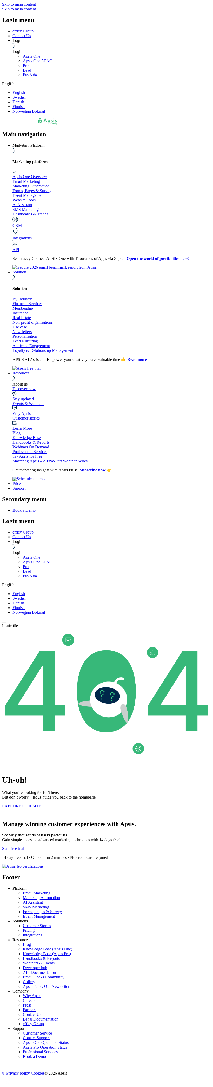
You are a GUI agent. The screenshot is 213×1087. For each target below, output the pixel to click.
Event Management (28, 195)
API (15, 249)
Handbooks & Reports (30, 442)
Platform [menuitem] (19, 888)
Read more (137, 359)
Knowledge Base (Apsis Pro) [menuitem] (47, 953)
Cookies (37, 1073)
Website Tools (24, 200)
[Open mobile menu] (4, 622)
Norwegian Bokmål (28, 111)
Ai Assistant (22, 204)
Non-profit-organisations (32, 322)
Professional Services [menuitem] (40, 1052)
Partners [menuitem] (29, 1010)
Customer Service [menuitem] (37, 1033)
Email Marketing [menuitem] (36, 893)
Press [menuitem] (27, 1005)
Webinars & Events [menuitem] (39, 963)
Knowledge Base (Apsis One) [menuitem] (47, 949)
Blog (16, 433)
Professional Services (29, 451)
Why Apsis (21, 413)
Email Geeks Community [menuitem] (43, 977)
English (18, 92)
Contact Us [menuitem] (32, 1014)
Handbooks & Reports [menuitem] (41, 958)
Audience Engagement (31, 345)
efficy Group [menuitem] (33, 1024)
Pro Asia (30, 75)
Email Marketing (26, 181)
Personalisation (24, 336)
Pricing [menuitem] (29, 930)
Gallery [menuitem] (29, 982)
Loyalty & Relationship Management (42, 350)
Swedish (19, 97)
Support (18, 488)
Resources (20, 373)
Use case (19, 327)
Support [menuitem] (18, 1028)
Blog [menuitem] (27, 944)
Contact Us (21, 35)
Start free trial (13, 848)
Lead (27, 70)
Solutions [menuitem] (20, 921)
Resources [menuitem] (20, 939)
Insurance (20, 313)
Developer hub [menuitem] (35, 968)
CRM (17, 225)
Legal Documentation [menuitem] (40, 1019)
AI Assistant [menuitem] (33, 902)
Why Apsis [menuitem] (32, 996)
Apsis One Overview (29, 176)
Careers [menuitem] (29, 1000)
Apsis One (31, 56)
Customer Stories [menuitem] (37, 925)
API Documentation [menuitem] (39, 972)
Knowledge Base (26, 437)
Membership (22, 308)
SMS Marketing (25, 209)
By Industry (22, 299)
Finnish (18, 106)
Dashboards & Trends (30, 214)
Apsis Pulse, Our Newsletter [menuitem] (46, 986)
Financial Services (27, 303)
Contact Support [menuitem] (36, 1038)
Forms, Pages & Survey (31, 190)
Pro (26, 65)
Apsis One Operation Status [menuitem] (46, 1042)
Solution (19, 272)
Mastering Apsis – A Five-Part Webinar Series (50, 461)
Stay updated (23, 399)
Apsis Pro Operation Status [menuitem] (45, 1047)
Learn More (22, 428)
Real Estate (21, 317)
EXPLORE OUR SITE (21, 806)
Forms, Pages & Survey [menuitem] (42, 911)
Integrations (22, 238)
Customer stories (26, 418)
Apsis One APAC (37, 61)
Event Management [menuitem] (39, 916)
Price (16, 483)
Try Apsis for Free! (28, 456)
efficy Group (23, 31)
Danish (18, 102)
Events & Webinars (28, 403)
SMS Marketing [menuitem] (36, 907)
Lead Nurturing (25, 341)
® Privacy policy (16, 1073)
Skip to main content (19, 4)
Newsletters (22, 331)
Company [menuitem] (20, 991)
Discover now (24, 389)
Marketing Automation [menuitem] (41, 897)
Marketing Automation (31, 186)
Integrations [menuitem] (32, 935)
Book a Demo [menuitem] (24, 510)
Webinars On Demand (30, 447)
